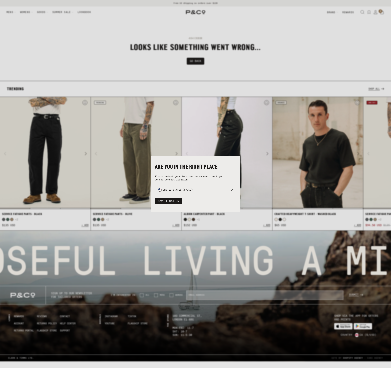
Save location (168, 201)
